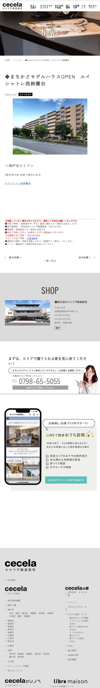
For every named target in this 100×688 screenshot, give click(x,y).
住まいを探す (33, 7)
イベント (72, 602)
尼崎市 (11, 626)
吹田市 (46, 653)
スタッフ (83, 7)
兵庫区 (50, 613)
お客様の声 (76, 7)
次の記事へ (85, 257)
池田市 (38, 653)
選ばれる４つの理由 (79, 617)
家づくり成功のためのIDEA (79, 628)
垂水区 (25, 613)
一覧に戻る (50, 260)
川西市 (11, 635)
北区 (11, 613)
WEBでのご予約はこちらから (40, 387)
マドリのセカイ (76, 632)
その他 (11, 661)
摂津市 (21, 656)
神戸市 (11, 609)
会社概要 (72, 659)
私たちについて (93, 7)
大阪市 (11, 645)
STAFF (72, 623)
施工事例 (68, 7)
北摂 (10, 650)
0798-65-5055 (39, 380)
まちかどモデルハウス (46, 7)
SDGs (72, 641)
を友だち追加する (66, 480)
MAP (58, 327)
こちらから (32, 238)
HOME (12, 580)
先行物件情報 (14, 600)
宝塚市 (11, 632)
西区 (17, 613)
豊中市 (12, 656)
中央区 (12, 616)
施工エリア (74, 635)
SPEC (70, 645)
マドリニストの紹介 (79, 620)
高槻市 (21, 653)
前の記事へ (15, 257)
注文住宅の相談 (59, 7)
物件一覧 (12, 605)
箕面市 (29, 653)
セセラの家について (77, 614)
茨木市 (12, 653)
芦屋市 (11, 620)
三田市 (11, 638)
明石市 (11, 641)
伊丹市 (11, 629)
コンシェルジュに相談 (18, 665)
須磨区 (33, 613)
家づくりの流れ (76, 638)
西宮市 (11, 623)
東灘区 (27, 616)
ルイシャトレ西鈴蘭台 (18, 183)
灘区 (20, 616)
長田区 (42, 613)
